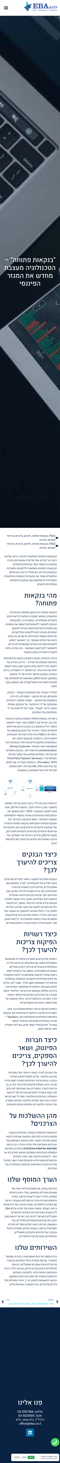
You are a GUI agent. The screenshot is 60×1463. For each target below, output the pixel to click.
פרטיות (16, 1457)
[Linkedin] (30, 1432)
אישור (31, 1457)
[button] (6, 7)
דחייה (24, 1457)
